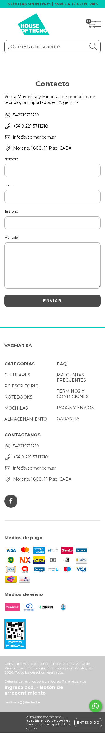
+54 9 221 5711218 (30, 126)
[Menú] (95, 24)
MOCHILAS (16, 408)
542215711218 (26, 115)
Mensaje (11, 237)
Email (9, 185)
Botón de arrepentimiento (33, 690)
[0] (91, 25)
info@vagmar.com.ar (34, 137)
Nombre (11, 159)
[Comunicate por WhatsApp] (95, 706)
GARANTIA (68, 418)
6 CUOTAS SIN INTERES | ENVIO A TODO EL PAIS (52, 4)
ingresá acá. (19, 687)
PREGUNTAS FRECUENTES (71, 377)
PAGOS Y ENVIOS (75, 407)
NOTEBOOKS (18, 397)
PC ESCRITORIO (21, 386)
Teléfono (11, 211)
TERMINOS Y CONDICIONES (73, 394)
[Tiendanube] (22, 703)
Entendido (88, 723)
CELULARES (17, 375)
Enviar (52, 300)
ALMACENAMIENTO (25, 419)
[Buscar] (93, 46)
